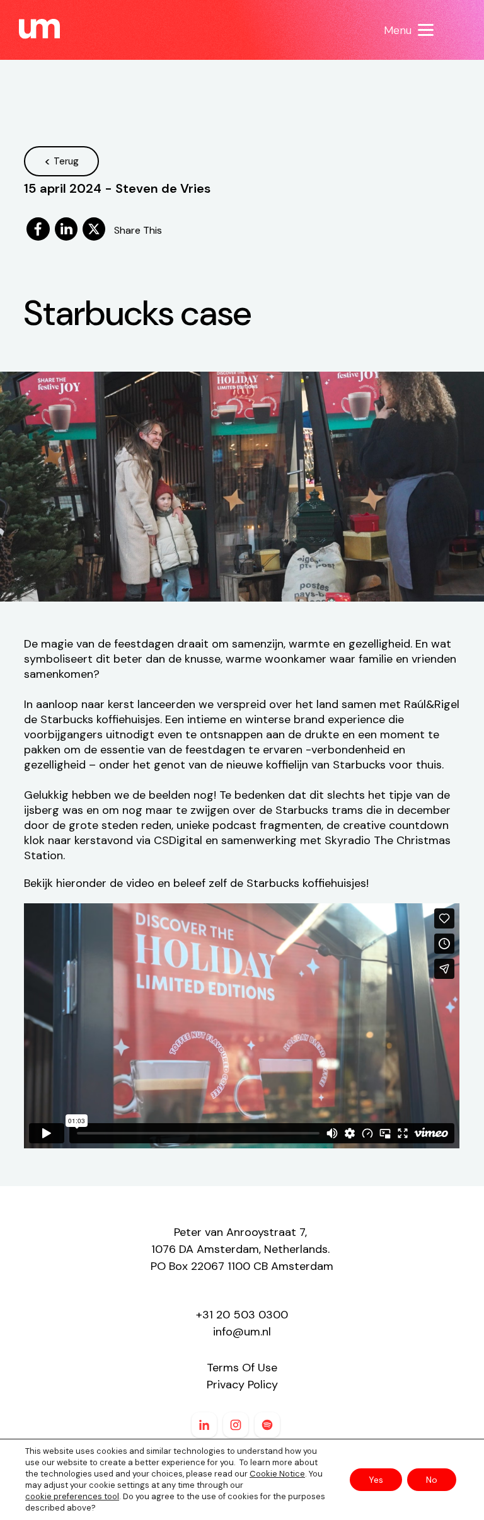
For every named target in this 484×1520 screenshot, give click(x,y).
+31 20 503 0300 (242, 1314)
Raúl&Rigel (431, 704)
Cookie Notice (277, 1473)
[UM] (39, 29)
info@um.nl (242, 1331)
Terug (66, 161)
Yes (376, 1479)
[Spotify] (267, 1424)
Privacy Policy (242, 1384)
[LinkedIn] (66, 229)
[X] (94, 229)
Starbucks (272, 883)
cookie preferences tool (72, 1496)
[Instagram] (235, 1424)
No (431, 1479)
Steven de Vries (162, 188)
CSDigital (178, 840)
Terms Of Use (242, 1367)
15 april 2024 (62, 188)
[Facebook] (38, 229)
